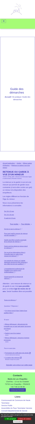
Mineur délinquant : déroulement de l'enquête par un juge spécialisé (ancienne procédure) (17, 326)
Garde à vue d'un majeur (13, 333)
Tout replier (15, 224)
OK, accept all (11, 419)
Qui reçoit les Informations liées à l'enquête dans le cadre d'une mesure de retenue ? (14, 254)
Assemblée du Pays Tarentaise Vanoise (16, 408)
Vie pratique (16, 97)
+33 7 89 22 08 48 (17, 387)
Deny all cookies (25, 419)
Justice (19, 163)
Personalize (18, 421)
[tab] (17, 211)
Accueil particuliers (9, 163)
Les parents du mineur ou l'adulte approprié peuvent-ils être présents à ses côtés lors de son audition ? (15, 262)
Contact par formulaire (17, 390)
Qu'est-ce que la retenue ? (12, 229)
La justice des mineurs (13, 357)
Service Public (6, 405)
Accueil (8, 97)
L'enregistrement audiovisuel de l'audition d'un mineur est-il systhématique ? (14, 270)
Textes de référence (10, 300)
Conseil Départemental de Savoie (14, 411)
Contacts (17, 375)
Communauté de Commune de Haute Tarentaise (15, 401)
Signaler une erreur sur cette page (19, 365)
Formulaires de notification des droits (18, 353)
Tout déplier (26, 224)
